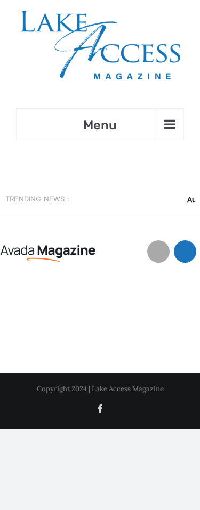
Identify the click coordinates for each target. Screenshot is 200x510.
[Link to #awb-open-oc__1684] (185, 251)
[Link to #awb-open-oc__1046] (158, 251)
